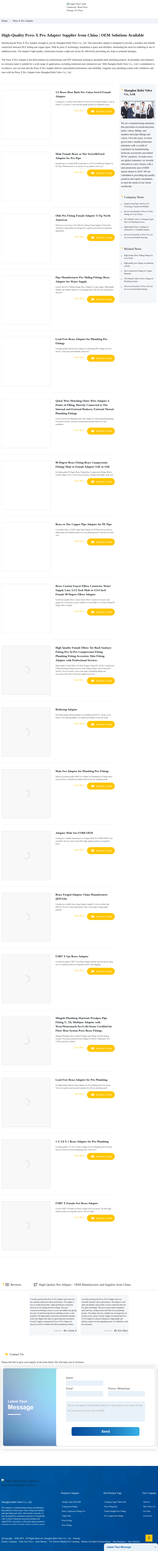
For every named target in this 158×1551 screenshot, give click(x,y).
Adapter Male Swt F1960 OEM (74, 832)
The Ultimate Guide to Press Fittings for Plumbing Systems (138, 279)
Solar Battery (41, 1541)
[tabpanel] (79, 1315)
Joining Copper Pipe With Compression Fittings (71, 1504)
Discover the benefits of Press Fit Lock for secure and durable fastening (138, 235)
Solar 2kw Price (26, 1541)
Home (5, 20)
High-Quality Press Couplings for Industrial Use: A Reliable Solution (136, 228)
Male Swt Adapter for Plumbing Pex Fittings (82, 771)
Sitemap (76, 1538)
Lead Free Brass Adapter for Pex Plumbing (81, 1079)
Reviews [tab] (16, 1284)
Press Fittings (67, 1525)
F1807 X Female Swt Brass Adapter (77, 1203)
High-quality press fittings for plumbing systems (138, 264)
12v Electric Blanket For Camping (64, 1541)
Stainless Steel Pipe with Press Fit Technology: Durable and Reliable (136, 204)
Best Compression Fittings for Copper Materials (138, 272)
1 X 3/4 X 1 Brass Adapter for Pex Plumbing (82, 1141)
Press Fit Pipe (67, 1520)
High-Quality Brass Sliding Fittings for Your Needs (138, 256)
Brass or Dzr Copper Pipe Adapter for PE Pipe (84, 524)
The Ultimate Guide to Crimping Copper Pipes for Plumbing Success (139, 220)
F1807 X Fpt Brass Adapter (72, 956)
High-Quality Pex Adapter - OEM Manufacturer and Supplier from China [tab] (85, 1284)
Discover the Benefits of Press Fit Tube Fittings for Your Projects (138, 212)
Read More (79, 110)
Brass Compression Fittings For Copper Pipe (73, 1513)
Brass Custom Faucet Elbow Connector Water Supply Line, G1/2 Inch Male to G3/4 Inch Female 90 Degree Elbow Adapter (83, 590)
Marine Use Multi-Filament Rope (95, 1541)
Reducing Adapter (66, 709)
